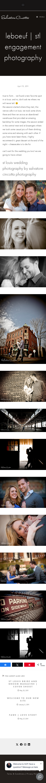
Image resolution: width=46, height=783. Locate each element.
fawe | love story (23, 715)
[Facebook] (21, 744)
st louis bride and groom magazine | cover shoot (23, 684)
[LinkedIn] (29, 744)
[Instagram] (25, 744)
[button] (23, 5)
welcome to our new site (23, 699)
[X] (17, 744)
